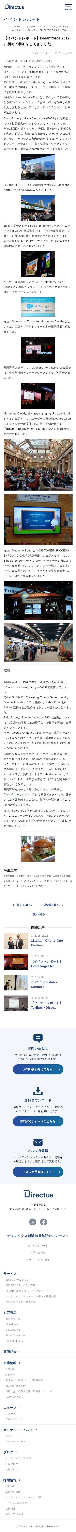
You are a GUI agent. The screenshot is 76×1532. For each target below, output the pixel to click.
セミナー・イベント (36, 26)
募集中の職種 (13, 1492)
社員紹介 (10, 1508)
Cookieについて (14, 1397)
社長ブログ (11, 1464)
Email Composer (15, 1335)
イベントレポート (60, 26)
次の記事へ (51, 904)
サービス (10, 1273)
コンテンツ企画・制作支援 (20, 1302)
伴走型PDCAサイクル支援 (20, 1285)
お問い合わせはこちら (38, 1069)
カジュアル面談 (14, 1514)
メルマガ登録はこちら (38, 1171)
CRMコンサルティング (18, 1279)
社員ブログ (11, 1469)
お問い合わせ (38, 1252)
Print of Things (14, 1341)
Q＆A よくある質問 (16, 1503)
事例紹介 (10, 1352)
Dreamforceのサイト (17, 794)
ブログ (8, 1452)
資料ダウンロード (38, 1245)
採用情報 (10, 1480)
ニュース (10, 1407)
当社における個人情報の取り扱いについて (29, 1391)
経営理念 (10, 1374)
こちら (16, 825)
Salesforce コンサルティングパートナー (28, 1291)
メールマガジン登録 (38, 1259)
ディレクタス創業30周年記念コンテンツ (38, 1236)
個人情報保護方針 (15, 1385)
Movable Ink (12, 1330)
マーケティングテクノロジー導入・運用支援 (30, 1296)
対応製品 (10, 1312)
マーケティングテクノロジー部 (23, 1497)
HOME (17, 26)
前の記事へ (24, 904)
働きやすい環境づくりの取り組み (24, 1380)
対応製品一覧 (13, 1318)
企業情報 (10, 1363)
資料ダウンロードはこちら (38, 1121)
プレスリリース (14, 1419)
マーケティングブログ (18, 1458)
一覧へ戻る (37, 914)
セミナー (10, 1436)
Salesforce (11, 1324)
